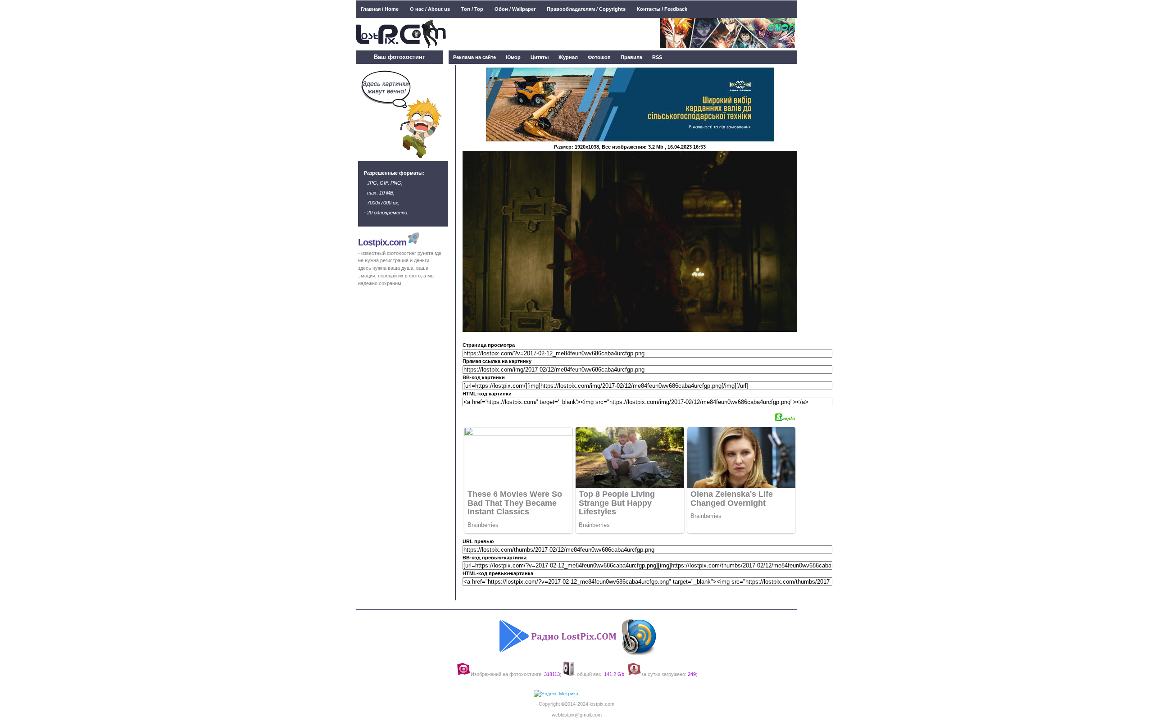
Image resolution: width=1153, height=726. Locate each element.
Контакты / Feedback (662, 9)
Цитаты (540, 57)
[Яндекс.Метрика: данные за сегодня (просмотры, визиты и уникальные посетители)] (556, 694)
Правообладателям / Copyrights (586, 9)
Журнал (568, 57)
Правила (631, 57)
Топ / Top (472, 9)
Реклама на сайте (474, 57)
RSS (657, 57)
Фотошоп (599, 57)
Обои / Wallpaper (515, 9)
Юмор (513, 57)
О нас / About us (430, 9)
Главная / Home (380, 9)
